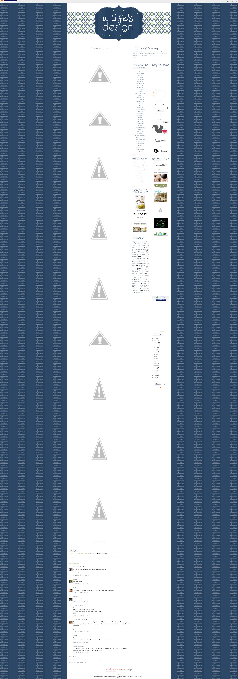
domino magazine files (140, 171)
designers (142, 254)
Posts (155, 93)
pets (145, 283)
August (155, 352)
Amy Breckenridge (77, 566)
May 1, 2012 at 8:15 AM (80, 615)
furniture (144, 263)
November (156, 345)
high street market (140, 99)
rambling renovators (140, 127)
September (156, 349)
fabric (142, 260)
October (155, 347)
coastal (143, 251)
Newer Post (71, 659)
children (144, 249)
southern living (140, 183)
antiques (134, 242)
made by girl (140, 113)
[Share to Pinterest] (106, 553)
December (156, 342)
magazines (143, 278)
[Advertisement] (160, 265)
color (142, 252)
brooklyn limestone (140, 83)
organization (143, 281)
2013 (155, 338)
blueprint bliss (140, 81)
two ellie (140, 145)
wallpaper (138, 292)
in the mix (140, 105)
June (155, 356)
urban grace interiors (140, 147)
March (155, 363)
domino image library (140, 169)
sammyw (140, 129)
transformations (136, 290)
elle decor (140, 173)
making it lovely (140, 115)
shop (147, 287)
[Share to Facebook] (104, 553)
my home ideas (140, 177)
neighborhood (145, 279)
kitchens (139, 273)
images (146, 271)
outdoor (135, 283)
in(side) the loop (140, 107)
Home (99, 659)
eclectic (146, 256)
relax (141, 287)
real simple (140, 181)
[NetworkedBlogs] (160, 297)
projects (146, 285)
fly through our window (140, 93)
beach (143, 245)
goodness (133, 266)
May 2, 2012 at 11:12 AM (81, 631)
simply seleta (140, 131)
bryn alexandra (140, 85)
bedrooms (135, 247)
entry (144, 258)
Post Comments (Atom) (80, 662)
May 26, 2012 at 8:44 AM (81, 642)
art (135, 243)
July (155, 354)
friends (138, 263)
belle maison (140, 77)
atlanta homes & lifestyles (140, 163)
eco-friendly (137, 258)
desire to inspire (140, 89)
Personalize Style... (99, 48)
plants (141, 285)
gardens (133, 265)
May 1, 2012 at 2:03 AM (80, 592)
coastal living (140, 167)
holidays (141, 267)
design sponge (140, 87)
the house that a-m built (140, 135)
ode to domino (140, 179)
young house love (140, 151)
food (140, 261)
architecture (145, 242)
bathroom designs (77, 605)
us (132, 292)
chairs (139, 249)
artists (140, 243)
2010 (155, 373)
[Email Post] (97, 553)
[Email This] (99, 553)
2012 (155, 340)
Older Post (127, 659)
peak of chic (140, 119)
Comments (156, 96)
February (156, 365)
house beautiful (140, 175)
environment (134, 260)
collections (134, 252)
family (147, 260)
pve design (140, 125)
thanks (144, 288)
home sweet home (140, 101)
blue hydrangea (140, 79)
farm (135, 261)
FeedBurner (163, 114)
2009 (155, 375)
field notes (140, 91)
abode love (140, 71)
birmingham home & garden (140, 165)
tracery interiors (140, 143)
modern (137, 279)
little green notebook (140, 109)
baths (133, 245)
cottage (134, 254)
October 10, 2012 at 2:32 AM (82, 652)
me (132, 279)
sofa (74, 635)
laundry (133, 275)
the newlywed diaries (140, 139)
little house (140, 111)
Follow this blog (160, 299)
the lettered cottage (140, 137)
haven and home (140, 97)
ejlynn (74, 579)
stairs (136, 288)
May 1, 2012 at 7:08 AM (80, 601)
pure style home (140, 123)
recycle (136, 287)
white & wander (140, 149)
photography (134, 285)
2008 (155, 377)
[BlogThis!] (101, 553)
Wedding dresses (77, 646)
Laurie (74, 596)
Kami (74, 587)
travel (145, 290)
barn (145, 243)
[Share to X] (102, 553)
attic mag (140, 75)
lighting (139, 275)
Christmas (135, 251)
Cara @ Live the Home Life (79, 619)
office (135, 281)
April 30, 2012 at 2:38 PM (81, 583)
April (155, 361)
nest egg (140, 117)
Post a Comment (72, 656)
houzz (140, 103)
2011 (155, 370)
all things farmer (140, 73)
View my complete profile (161, 391)
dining (134, 256)
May (155, 358)
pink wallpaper (140, 121)
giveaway (142, 265)
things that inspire (140, 141)
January (155, 368)
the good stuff (140, 133)
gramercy (140, 95)
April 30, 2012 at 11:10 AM (81, 575)
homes (134, 269)
